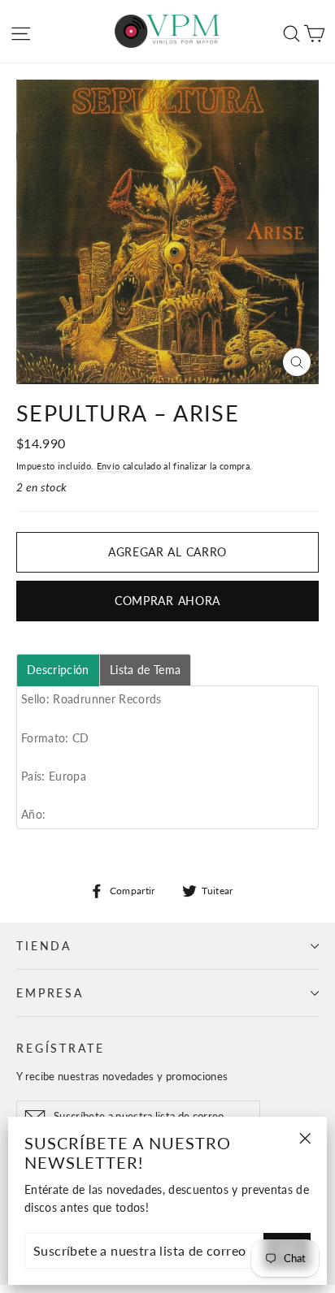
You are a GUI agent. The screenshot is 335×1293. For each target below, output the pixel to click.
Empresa (50, 993)
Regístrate (60, 1048)
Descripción (58, 670)
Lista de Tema (145, 670)
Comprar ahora (167, 601)
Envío (110, 466)
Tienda (44, 946)
